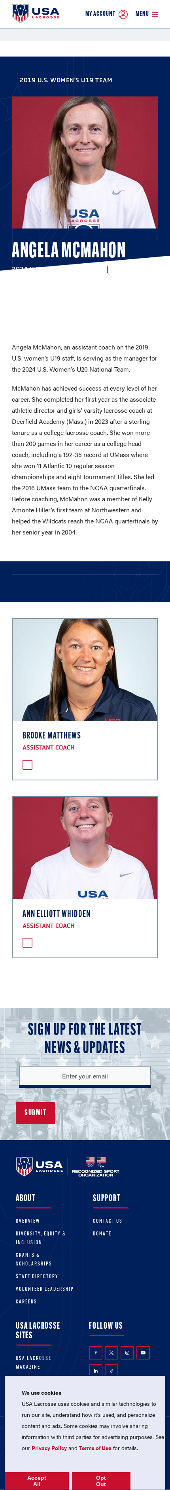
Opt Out (101, 1481)
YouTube (143, 1353)
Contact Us (108, 1221)
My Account (100, 14)
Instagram (127, 1353)
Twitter (111, 1353)
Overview (28, 1221)
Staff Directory (37, 1277)
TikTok (111, 1371)
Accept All (36, 1481)
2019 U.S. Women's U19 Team (66, 80)
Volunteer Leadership (45, 1289)
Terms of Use (95, 1448)
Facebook (95, 1353)
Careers (26, 1302)
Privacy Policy (49, 1448)
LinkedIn (95, 1371)
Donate (102, 1234)
